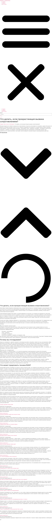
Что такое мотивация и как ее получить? (8, 456)
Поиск (1, 112)
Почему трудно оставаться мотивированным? (9, 490)
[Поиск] (1, 116)
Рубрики (3, 3)
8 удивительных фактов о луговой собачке (8, 424)
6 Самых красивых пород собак (6, 404)
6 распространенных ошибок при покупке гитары (10, 414)
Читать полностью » (4, 413)
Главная (3, 1)
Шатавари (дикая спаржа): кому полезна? (8, 435)
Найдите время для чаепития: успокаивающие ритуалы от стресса (13, 499)
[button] (26, 56)
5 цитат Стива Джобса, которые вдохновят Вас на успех (11, 509)
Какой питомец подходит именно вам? (8, 444)
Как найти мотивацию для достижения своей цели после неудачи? (13, 479)
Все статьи (4, 4)
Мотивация (12, 124)
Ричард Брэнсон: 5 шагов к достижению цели (9, 468)
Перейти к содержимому (5, 0)
